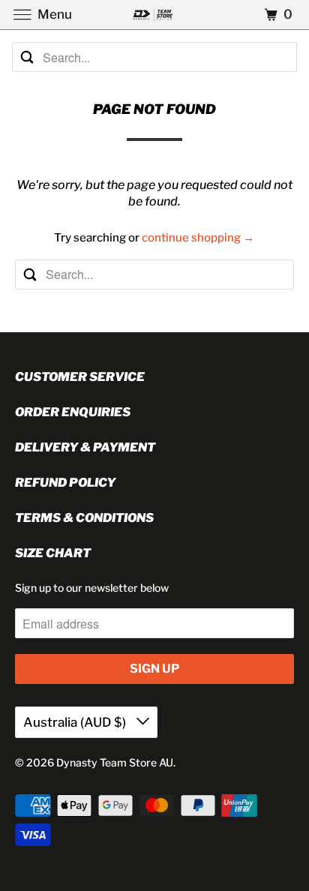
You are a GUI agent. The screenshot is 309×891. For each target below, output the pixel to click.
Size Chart (53, 553)
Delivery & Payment (85, 447)
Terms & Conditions (84, 518)
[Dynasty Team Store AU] (154, 14)
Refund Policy (65, 483)
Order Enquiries (72, 412)
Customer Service (80, 377)
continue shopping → (198, 237)
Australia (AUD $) (76, 722)
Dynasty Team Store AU (114, 762)
